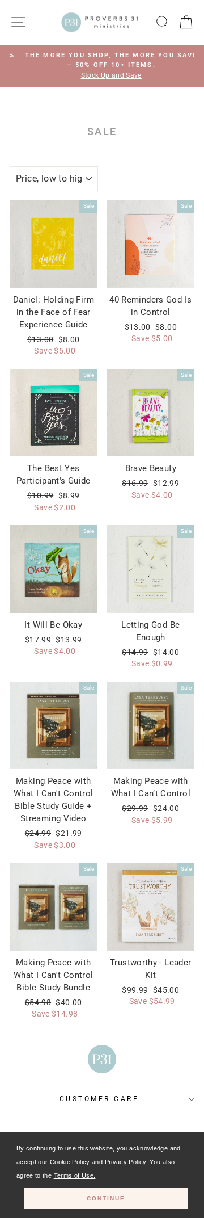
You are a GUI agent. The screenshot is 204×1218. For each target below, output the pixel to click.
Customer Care (99, 1099)
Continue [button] (106, 1198)
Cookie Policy (70, 1161)
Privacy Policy (125, 1161)
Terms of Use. (75, 1175)
